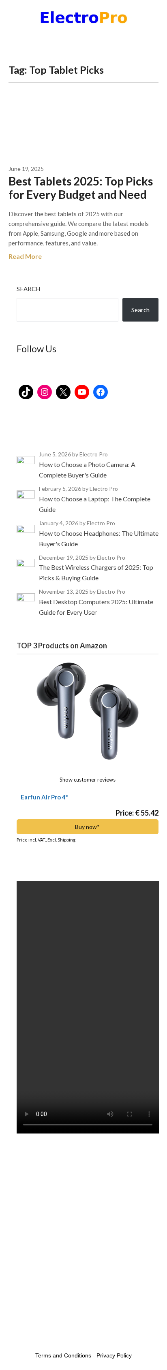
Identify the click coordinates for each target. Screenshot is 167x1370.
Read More (25, 256)
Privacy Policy (114, 1355)
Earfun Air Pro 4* (44, 797)
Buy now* (87, 826)
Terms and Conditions (63, 1355)
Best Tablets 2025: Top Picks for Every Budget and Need (81, 187)
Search (28, 288)
